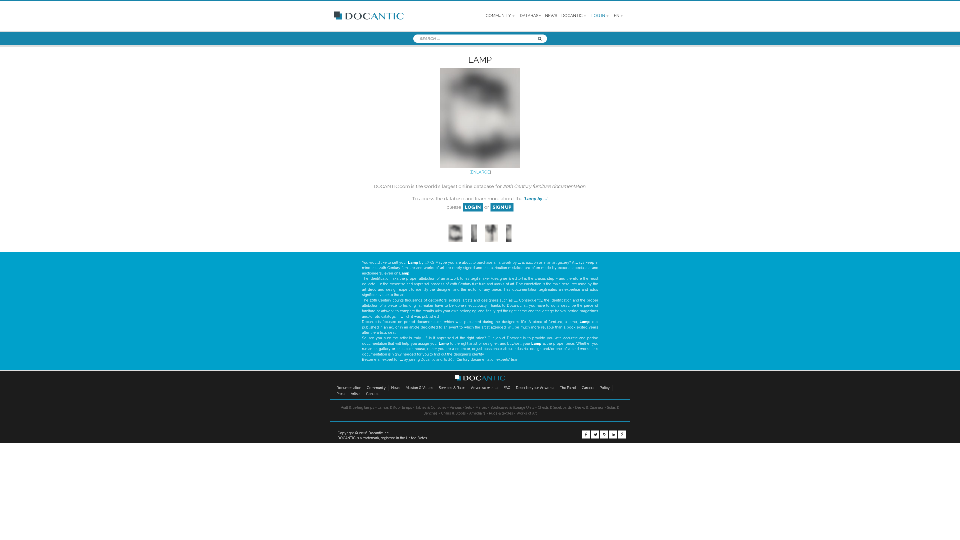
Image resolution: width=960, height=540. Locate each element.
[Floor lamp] (474, 232)
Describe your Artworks (535, 388)
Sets (468, 408)
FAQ (507, 388)
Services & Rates (452, 388)
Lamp (480, 60)
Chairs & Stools (453, 413)
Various (456, 408)
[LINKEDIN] (613, 434)
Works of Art (526, 413)
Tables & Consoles (431, 408)
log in (473, 207)
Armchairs (477, 413)
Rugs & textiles (501, 413)
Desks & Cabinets (589, 408)
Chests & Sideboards (555, 408)
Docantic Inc (378, 433)
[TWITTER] (595, 434)
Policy (605, 388)
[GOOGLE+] (622, 434)
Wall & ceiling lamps (357, 408)
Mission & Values (419, 388)
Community (376, 388)
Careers (588, 388)
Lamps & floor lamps (395, 408)
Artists (355, 394)
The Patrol (568, 388)
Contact (372, 394)
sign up (502, 207)
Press (340, 394)
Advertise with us (484, 388)
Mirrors (481, 408)
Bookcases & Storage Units (512, 408)
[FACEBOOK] (586, 434)
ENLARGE (480, 172)
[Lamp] (455, 232)
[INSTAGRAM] (604, 434)
